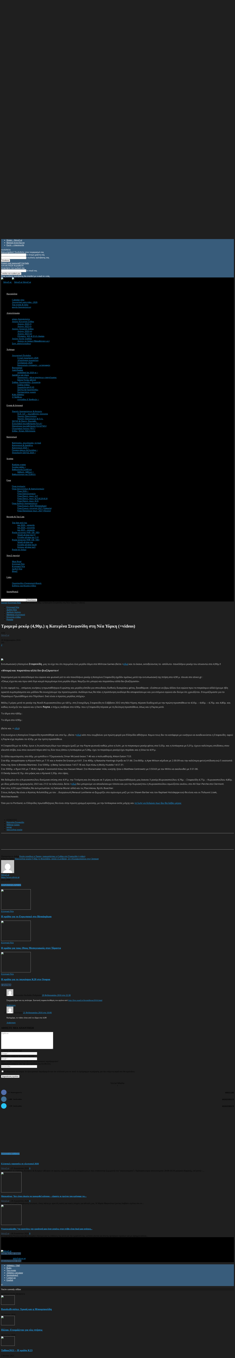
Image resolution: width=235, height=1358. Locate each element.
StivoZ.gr (5, 635)
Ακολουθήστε (228, 1099)
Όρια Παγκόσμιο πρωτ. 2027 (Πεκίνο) (34, 511)
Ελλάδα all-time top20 (27, 545)
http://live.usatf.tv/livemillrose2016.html (85, 1000)
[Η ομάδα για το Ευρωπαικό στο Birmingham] (16, 909)
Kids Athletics (18, 394)
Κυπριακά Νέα (18, 566)
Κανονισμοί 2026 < (20, 448)
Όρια (9, 480)
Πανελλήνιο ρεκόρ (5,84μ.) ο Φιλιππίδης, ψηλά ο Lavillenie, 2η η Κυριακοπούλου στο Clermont (57, 859)
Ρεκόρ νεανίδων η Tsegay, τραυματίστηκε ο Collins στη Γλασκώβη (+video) (52, 856)
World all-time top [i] (26, 535)
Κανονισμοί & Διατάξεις (22, 445)
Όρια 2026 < (22, 491)
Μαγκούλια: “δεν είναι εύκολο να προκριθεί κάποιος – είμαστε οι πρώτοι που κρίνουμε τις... (43, 1196)
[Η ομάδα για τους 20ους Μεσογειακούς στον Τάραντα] (16, 940)
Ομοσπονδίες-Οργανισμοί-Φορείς (26, 583)
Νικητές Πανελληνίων (27, 416)
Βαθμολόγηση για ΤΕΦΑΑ (24, 474)
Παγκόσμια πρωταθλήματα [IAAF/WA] (29, 426)
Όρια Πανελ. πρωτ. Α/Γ (27, 496)
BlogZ (15, 571)
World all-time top (25, 542)
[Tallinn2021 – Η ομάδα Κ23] (8, 1345)
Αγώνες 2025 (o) (24, 334)
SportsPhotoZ (12, 591)
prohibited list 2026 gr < (27, 372)
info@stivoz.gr (19, 1258)
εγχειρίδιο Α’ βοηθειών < (28, 399)
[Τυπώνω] (56, 843)
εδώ (125, 664)
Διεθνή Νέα (17, 569)
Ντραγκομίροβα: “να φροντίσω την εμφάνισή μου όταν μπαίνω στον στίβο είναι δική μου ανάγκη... (46, 1229)
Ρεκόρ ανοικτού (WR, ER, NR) (25, 540)
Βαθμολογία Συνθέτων (22, 469)
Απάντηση (11, 1005)
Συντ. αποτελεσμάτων (21, 343)
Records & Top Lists (15, 517)
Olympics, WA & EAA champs (30, 336)
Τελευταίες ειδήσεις (10, 1153)
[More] (66, 844)
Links (9, 577)
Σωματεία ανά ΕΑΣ (25, 387)
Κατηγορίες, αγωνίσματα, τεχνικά (26, 443)
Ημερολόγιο (12, 294)
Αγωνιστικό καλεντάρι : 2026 (24, 302)
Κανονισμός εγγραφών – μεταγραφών (33, 365)
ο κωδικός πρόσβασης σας (37, 257)
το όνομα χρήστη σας (35, 255)
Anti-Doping (17, 370)
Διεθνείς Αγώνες (14, 612)
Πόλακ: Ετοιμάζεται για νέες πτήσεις (21, 1329)
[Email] (47, 843)
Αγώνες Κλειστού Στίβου (23, 321)
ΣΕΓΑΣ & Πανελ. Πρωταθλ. (24, 421)
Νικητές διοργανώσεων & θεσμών (27, 411)
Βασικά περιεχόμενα (15, 242)
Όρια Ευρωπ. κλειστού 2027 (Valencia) (34, 508)
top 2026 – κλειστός (26, 527)
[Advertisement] (33, 650)
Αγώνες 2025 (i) (24, 326)
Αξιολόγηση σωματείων (27, 360)
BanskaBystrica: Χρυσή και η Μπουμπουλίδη (26, 1309)
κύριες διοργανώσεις (21, 319)
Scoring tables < (19, 467)
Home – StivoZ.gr (14, 240)
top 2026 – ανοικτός (26, 525)
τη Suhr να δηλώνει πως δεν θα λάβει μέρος (157, 803)
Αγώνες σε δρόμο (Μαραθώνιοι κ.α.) (33, 341)
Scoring (10, 458)
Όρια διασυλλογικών (26, 493)
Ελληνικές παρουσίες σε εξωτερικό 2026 (20, 1164)
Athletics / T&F (13, 1265)
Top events (11, 1270)
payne (9, 827)
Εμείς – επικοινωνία (15, 245)
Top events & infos (20, 305)
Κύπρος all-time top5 (26, 547)
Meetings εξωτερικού (16, 614)
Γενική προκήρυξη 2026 (27, 358)
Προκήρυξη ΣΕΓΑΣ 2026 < (24, 452)
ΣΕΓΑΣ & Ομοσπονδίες (27, 390)
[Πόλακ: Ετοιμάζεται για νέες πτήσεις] (8, 1324)
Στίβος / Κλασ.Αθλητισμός (23, 431)
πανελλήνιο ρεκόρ (14, 829)
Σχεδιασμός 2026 (25, 363)
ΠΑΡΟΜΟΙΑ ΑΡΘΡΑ (11, 885)
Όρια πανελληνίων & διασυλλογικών (28, 489)
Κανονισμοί (12, 437)
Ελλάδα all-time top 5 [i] (27, 537)
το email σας (31, 270)
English (10, 1280)
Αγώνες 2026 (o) (24, 331)
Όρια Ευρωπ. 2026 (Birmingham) (32, 506)
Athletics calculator (15, 1273)
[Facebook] (27, 843)
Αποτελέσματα (13, 313)
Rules (9, 1268)
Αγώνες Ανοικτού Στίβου (23, 329)
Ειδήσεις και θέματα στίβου (24, 586)
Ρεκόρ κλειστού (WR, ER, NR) (25, 532)
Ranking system (19, 464)
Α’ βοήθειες (17, 397)
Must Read (16, 561)
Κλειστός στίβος (14, 617)
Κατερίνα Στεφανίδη (15, 822)
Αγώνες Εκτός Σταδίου (22, 338)
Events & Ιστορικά (15, 405)
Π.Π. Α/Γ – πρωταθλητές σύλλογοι (32, 414)
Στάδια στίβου (23, 385)
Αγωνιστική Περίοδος (21, 355)
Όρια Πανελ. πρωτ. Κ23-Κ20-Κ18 (32, 498)
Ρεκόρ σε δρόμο (19, 549)
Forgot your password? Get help (15, 263)
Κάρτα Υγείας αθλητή (26, 380)
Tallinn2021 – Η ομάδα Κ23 (17, 1350)
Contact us (11, 1278)
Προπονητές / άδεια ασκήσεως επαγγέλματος (37, 377)
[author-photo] (7, 872)
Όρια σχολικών (18, 486)
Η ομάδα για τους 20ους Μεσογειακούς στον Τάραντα (31, 948)
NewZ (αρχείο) (13, 555)
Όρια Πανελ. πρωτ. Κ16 (27, 501)
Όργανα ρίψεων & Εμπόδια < (25, 450)
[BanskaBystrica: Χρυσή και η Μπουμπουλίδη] (8, 1304)
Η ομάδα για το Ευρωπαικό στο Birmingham (26, 916)
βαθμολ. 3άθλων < (25, 472)
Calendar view (18, 300)
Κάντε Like (229, 1092)
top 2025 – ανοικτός (26, 530)
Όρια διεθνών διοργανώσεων (24, 503)
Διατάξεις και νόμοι (20, 375)
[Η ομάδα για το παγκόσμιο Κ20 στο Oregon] (16, 971)
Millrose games (13, 825)
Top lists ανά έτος (19, 523)
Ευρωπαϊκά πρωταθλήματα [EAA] (27, 423)
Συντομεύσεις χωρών (26, 392)
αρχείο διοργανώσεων (21, 307)
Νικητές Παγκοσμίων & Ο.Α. (30, 419)
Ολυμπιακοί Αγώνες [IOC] (23, 428)
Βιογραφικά (17, 368)
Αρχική (4, 602)
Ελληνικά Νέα (18, 564)
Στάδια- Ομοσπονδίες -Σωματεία (26, 382)
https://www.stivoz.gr (10, 877)
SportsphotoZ (12, 1275)
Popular (10, 619)
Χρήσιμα (10, 349)
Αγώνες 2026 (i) (24, 324)
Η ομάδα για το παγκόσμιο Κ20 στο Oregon (25, 979)
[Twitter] (37, 843)
